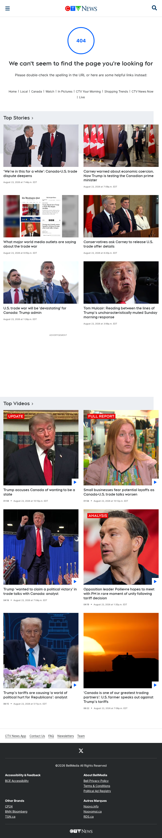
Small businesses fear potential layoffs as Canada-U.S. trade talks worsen (119, 492)
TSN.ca (10, 816)
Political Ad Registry (97, 791)
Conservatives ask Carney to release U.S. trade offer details (118, 244)
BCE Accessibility (17, 781)
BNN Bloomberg (16, 811)
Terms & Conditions (97, 786)
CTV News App (15, 736)
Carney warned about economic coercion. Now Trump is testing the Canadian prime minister (119, 175)
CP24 (9, 806)
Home (13, 91)
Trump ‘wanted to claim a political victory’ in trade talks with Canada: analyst (40, 591)
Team (81, 736)
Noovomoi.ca (93, 811)
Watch (50, 91)
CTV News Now (142, 91)
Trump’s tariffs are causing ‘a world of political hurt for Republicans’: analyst (35, 695)
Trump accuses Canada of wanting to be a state (39, 492)
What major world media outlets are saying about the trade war (39, 244)
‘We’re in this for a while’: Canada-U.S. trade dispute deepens (40, 173)
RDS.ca (89, 816)
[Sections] (7, 8)
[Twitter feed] (81, 750)
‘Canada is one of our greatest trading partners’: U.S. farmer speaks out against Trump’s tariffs (118, 697)
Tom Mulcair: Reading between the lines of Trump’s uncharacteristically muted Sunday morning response (120, 312)
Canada (36, 91)
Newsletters (65, 736)
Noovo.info (91, 806)
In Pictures (65, 91)
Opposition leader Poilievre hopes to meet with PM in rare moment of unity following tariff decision (119, 593)
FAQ (51, 736)
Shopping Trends (116, 91)
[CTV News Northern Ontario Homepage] (81, 8)
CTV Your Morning (88, 91)
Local (24, 91)
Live (82, 97)
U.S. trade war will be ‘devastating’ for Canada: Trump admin (34, 310)
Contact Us (37, 736)
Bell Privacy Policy (96, 781)
